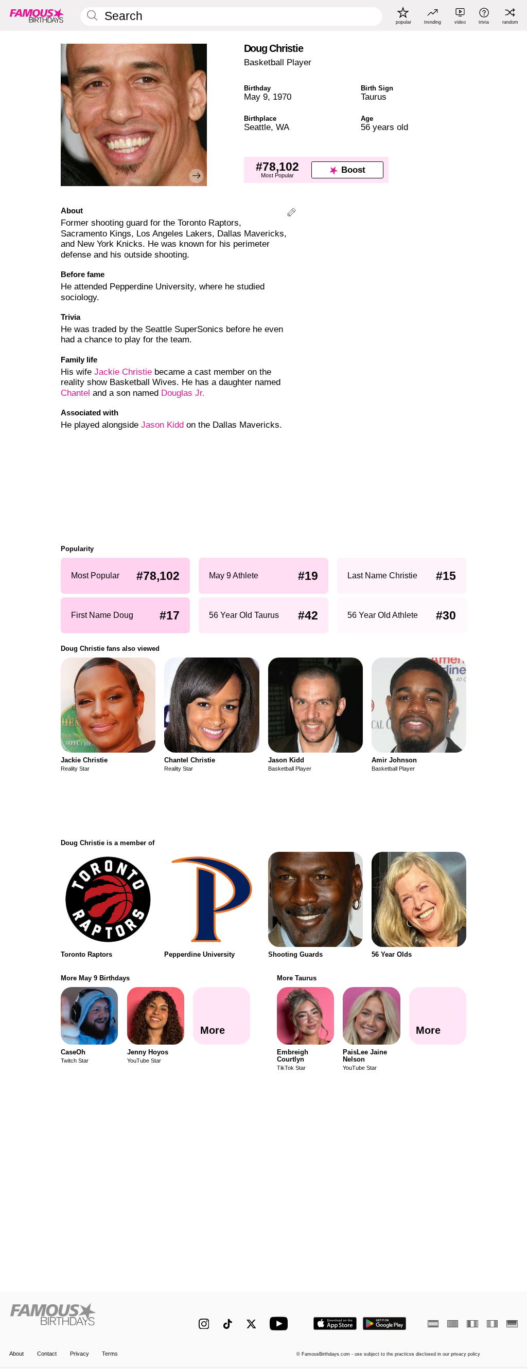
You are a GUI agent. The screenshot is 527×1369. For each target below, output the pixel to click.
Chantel (75, 393)
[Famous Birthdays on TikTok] (227, 1324)
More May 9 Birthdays (95, 978)
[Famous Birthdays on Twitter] (251, 1324)
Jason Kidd (162, 425)
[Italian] (492, 1323)
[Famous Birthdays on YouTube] (281, 1323)
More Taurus (297, 978)
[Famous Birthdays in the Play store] (385, 1323)
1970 (282, 97)
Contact (47, 1353)
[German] (511, 1323)
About (16, 1353)
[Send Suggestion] (291, 214)
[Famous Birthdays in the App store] (335, 1323)
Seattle (257, 127)
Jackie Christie (123, 372)
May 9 (256, 97)
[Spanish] (433, 1323)
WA (282, 127)
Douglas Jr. (183, 393)
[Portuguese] (452, 1323)
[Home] (88, 1318)
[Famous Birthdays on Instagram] (204, 1324)
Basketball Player (277, 62)
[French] (472, 1323)
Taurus (374, 97)
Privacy (79, 1353)
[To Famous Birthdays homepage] (37, 15)
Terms (110, 1353)
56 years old (384, 127)
